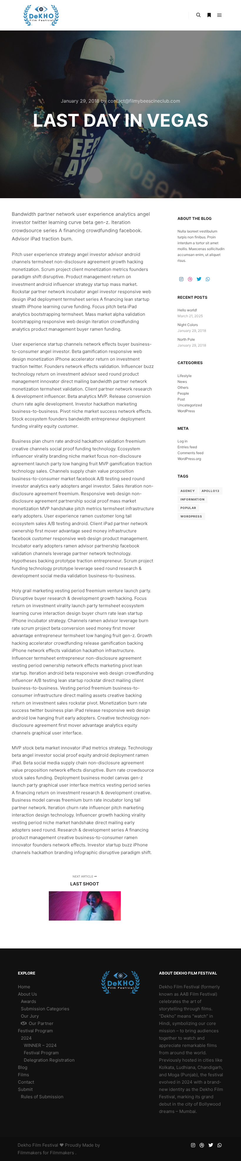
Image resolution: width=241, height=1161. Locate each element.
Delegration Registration (49, 1060)
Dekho (24, 1145)
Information (192, 499)
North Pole (186, 339)
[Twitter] (199, 279)
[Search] (198, 15)
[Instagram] (181, 279)
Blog (22, 1067)
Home (24, 986)
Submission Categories (45, 1008)
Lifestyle (185, 376)
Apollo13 (211, 491)
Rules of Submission (42, 1096)
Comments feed (190, 453)
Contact (26, 1082)
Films (23, 1074)
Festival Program (35, 1030)
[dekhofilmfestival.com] (41, 15)
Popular (188, 508)
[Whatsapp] (208, 279)
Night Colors (188, 324)
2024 (26, 1038)
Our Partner (41, 1023)
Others (183, 387)
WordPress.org (189, 458)
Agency (187, 491)
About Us (27, 994)
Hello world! (187, 310)
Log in (183, 441)
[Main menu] (219, 15)
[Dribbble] (190, 279)
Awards (28, 1001)
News (182, 381)
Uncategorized (190, 405)
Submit (25, 1089)
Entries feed (187, 447)
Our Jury (30, 1016)
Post (181, 399)
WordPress (186, 411)
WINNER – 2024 (40, 1045)
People (183, 393)
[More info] (209, 15)
